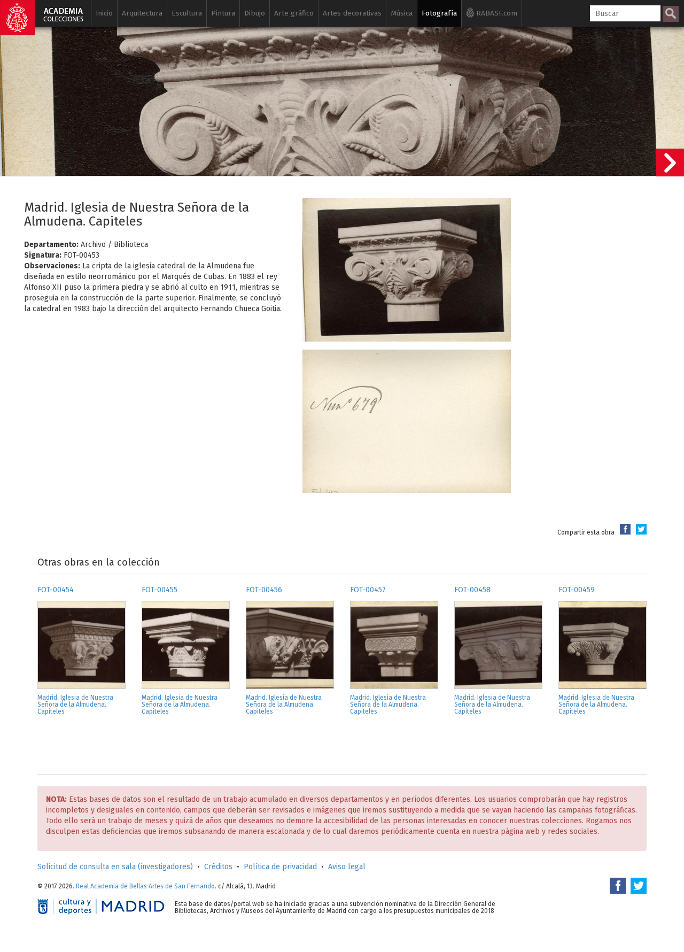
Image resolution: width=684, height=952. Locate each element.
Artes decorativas (352, 13)
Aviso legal (347, 866)
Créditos (218, 866)
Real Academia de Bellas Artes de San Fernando (145, 886)
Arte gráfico (294, 13)
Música (402, 13)
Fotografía (439, 13)
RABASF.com (495, 13)
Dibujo (254, 13)
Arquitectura (142, 13)
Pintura (223, 13)
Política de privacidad (280, 866)
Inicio (104, 13)
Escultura (187, 13)
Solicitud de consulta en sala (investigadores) (115, 866)
